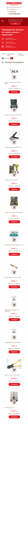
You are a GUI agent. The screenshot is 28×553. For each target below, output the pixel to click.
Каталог (3, 53)
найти (15, 23)
